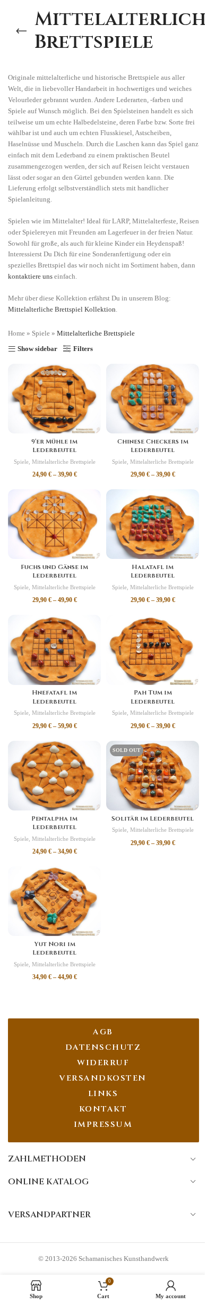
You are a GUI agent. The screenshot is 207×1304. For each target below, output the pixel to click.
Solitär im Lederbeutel (152, 819)
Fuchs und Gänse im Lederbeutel (54, 571)
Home (16, 333)
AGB (103, 1032)
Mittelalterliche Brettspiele (64, 461)
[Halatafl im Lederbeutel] (152, 524)
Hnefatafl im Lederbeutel (54, 697)
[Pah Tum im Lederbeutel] (152, 649)
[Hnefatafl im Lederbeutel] (54, 649)
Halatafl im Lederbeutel (153, 571)
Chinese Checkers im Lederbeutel (152, 446)
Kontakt (103, 1109)
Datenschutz (103, 1047)
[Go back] (21, 31)
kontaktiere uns (30, 276)
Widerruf (103, 1062)
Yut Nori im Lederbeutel (54, 948)
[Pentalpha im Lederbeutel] (54, 775)
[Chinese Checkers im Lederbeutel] (152, 398)
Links (103, 1093)
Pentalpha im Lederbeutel (54, 823)
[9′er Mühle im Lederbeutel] (54, 398)
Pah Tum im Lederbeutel (153, 697)
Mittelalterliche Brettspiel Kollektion (62, 309)
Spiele (41, 333)
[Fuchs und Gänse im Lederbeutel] (54, 524)
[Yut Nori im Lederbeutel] (54, 901)
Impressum (103, 1124)
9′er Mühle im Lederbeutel (54, 446)
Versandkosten (102, 1078)
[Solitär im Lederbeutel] (152, 775)
